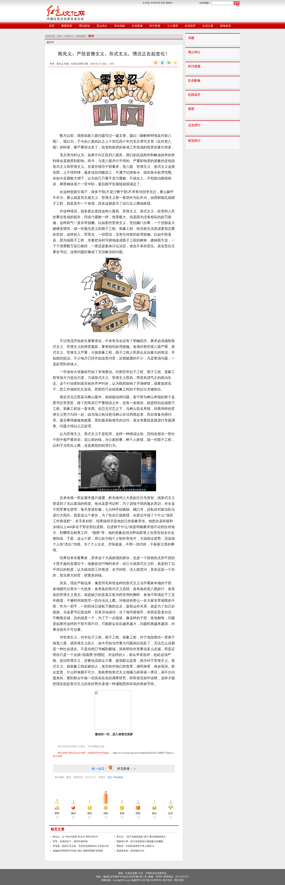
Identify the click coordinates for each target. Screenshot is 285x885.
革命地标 (119, 25)
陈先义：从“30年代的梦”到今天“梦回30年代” (75, 836)
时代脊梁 (154, 25)
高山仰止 (102, 25)
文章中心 (69, 36)
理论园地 (84, 25)
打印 (51, 42)
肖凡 (68, 777)
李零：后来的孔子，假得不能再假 (70, 841)
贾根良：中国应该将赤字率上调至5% (136, 846)
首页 (51, 25)
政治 (110, 777)
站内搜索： (205, 3)
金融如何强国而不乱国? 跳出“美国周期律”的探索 (78, 850)
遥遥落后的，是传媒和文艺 (130, 850)
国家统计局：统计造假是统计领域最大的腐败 (140, 841)
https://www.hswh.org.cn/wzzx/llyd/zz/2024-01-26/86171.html (142, 752)
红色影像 (137, 25)
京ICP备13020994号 (151, 880)
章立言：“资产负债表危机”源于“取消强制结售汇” (142, 836)
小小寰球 (172, 25)
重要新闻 (66, 25)
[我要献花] (112, 768)
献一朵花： (100, 768)
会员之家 (207, 25)
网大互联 (179, 880)
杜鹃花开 (190, 25)
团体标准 (225, 25)
